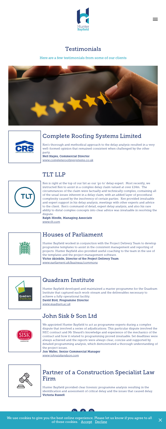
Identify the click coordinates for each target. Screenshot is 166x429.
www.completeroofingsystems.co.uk (68, 160)
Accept (86, 422)
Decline (101, 422)
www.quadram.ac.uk (56, 304)
